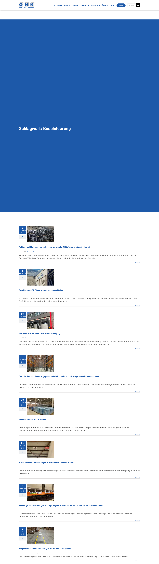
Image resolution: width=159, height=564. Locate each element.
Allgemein (29, 423)
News (33, 423)
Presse (34, 251)
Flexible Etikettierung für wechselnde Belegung (39, 333)
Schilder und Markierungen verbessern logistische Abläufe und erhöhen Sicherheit (54, 247)
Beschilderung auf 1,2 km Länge (32, 419)
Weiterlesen (137, 262)
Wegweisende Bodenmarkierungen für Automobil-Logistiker (45, 548)
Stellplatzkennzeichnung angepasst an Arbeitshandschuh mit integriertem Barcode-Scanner (59, 376)
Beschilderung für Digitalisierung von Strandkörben (41, 290)
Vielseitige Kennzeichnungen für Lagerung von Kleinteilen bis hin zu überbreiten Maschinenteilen (61, 505)
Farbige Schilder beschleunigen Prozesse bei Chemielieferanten (47, 462)
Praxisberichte (30, 251)
